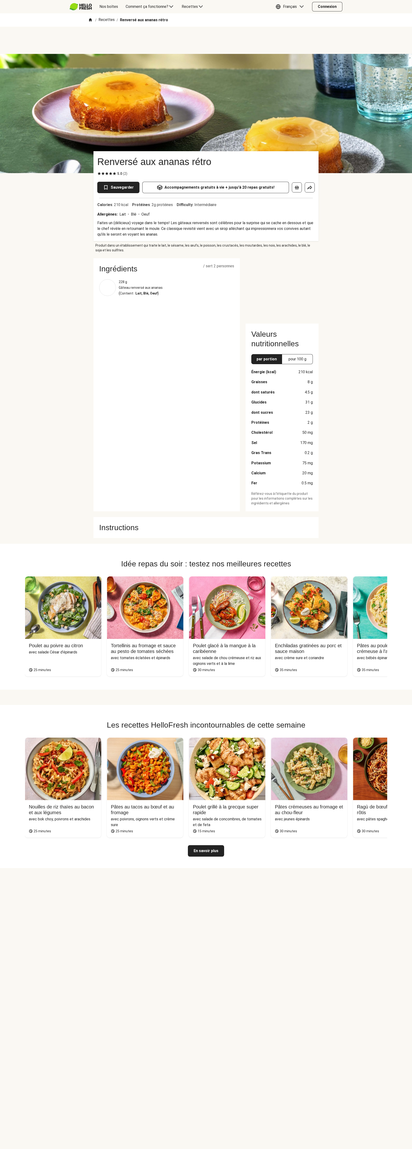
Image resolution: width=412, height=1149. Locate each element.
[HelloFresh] (81, 6)
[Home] (90, 20)
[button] (290, 6)
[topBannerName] (206, 40)
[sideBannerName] (282, 288)
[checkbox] (99, 174)
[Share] (310, 187)
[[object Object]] (297, 187)
